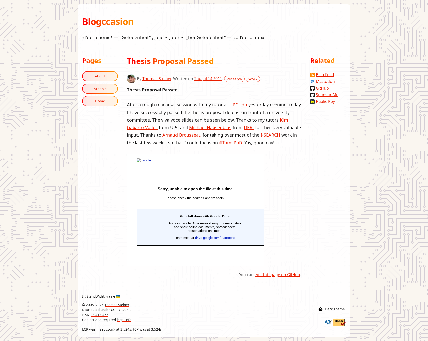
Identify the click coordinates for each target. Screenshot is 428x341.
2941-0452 (99, 315)
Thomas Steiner (156, 78)
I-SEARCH (270, 135)
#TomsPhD (230, 143)
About (100, 76)
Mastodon (325, 81)
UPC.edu (238, 105)
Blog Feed (325, 74)
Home (100, 101)
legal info (124, 320)
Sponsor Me (327, 94)
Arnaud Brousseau (181, 135)
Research (234, 78)
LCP (85, 329)
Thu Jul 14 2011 (208, 78)
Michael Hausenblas (210, 127)
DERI (249, 127)
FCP (136, 329)
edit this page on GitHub (277, 274)
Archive (100, 88)
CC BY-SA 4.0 (121, 310)
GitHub (322, 88)
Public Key (325, 101)
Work (252, 78)
